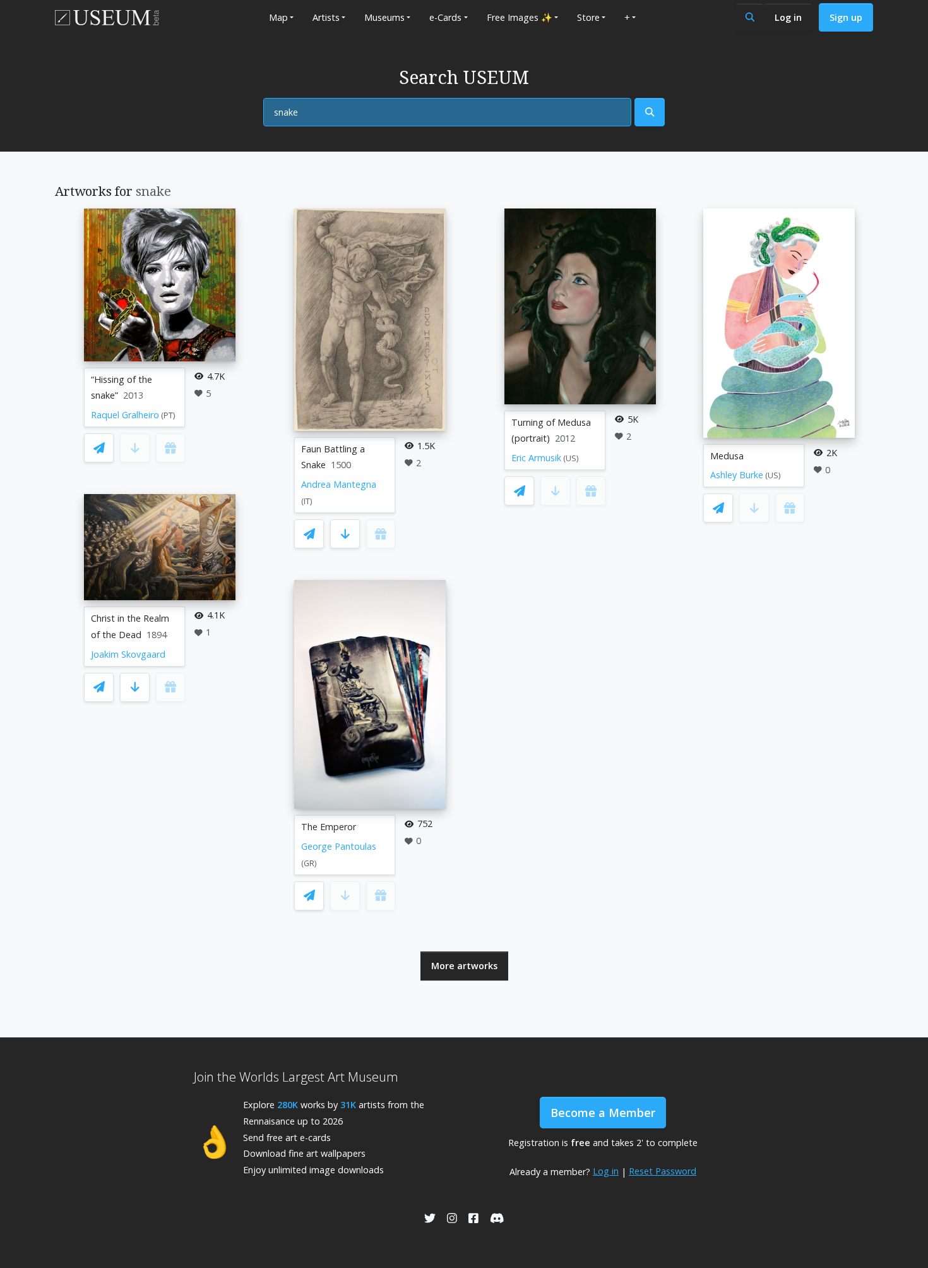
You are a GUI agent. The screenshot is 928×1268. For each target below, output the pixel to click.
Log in (788, 17)
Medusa (727, 456)
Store (588, 17)
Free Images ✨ (519, 17)
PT (168, 415)
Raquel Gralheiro (125, 415)
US (571, 458)
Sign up (846, 17)
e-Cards (445, 17)
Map (278, 17)
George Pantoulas (338, 846)
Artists (326, 17)
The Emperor (328, 827)
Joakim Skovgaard (128, 654)
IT (307, 501)
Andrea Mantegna (338, 484)
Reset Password (662, 1171)
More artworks (464, 966)
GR (309, 863)
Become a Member (602, 1112)
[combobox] (447, 112)
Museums (384, 17)
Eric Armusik (536, 458)
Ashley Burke (736, 475)
